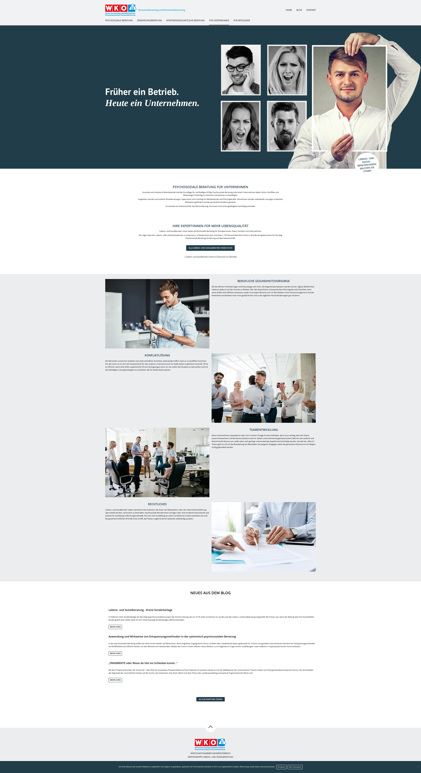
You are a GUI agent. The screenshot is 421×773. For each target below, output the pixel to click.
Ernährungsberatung (149, 20)
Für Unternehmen (219, 20)
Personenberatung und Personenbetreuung (161, 9)
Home (289, 9)
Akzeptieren (281, 767)
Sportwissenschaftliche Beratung (185, 20)
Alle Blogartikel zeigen (210, 699)
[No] (418, 767)
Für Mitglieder (242, 20)
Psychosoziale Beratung (119, 20)
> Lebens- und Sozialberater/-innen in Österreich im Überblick (210, 256)
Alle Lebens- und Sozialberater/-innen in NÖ (210, 248)
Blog (299, 9)
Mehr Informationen (295, 767)
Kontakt (311, 9)
